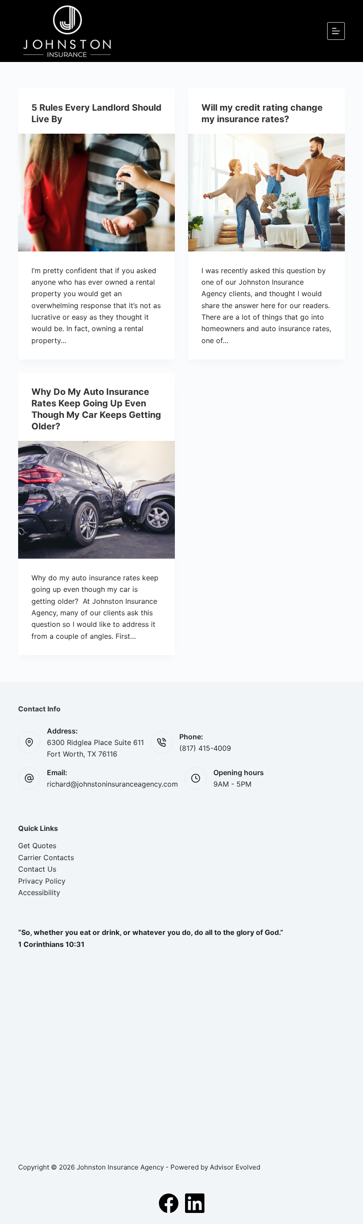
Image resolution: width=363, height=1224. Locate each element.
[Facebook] (168, 1203)
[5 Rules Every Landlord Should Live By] (96, 192)
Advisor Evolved (235, 1167)
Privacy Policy (42, 880)
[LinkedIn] (195, 1203)
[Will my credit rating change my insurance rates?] (266, 192)
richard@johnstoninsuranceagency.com (112, 784)
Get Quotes (37, 845)
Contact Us (37, 869)
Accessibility (39, 892)
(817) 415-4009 (205, 748)
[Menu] (336, 31)
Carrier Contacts (46, 857)
